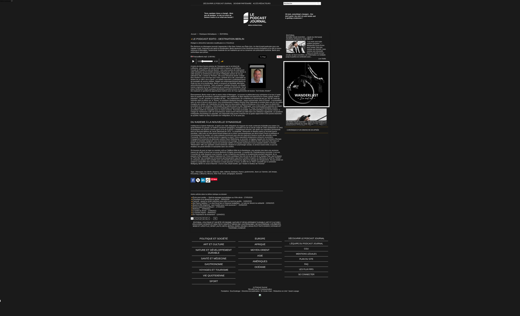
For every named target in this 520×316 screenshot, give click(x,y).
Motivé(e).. (196, 209)
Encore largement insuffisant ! (203, 207)
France (241, 172)
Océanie (260, 267)
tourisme (239, 174)
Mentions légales (306, 254)
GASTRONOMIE (248, 224)
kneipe (274, 172)
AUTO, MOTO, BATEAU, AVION (228, 226)
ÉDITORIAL (224, 34)
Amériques (260, 261)
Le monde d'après (199, 213)
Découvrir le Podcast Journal (217, 3)
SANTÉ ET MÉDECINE (232, 224)
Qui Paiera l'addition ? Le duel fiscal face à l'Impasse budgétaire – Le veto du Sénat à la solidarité (228, 203)
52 (215, 218)
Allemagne (199, 172)
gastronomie (249, 172)
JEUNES (244, 226)
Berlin (209, 172)
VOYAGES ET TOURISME (213, 270)
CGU (306, 249)
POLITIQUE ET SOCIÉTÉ (212, 222)
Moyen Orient (260, 250)
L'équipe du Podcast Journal (306, 243)
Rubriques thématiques (208, 34)
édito (221, 172)
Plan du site (306, 259)
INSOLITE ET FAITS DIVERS (259, 226)
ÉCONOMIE (227, 222)
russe (224, 174)
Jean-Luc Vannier (261, 172)
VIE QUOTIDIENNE (262, 224)
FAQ (306, 264)
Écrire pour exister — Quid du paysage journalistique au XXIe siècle (217, 197)
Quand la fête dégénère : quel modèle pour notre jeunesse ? (214, 205)
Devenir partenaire (242, 3)
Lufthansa (203, 174)
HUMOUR (242, 228)
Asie (260, 255)
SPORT (213, 226)
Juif (269, 172)
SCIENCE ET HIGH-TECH (213, 224)
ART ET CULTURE (273, 222)
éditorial (227, 172)
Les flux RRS (306, 269)
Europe (260, 238)
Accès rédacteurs (261, 3)
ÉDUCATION (197, 224)
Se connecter (306, 274)
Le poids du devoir (199, 211)
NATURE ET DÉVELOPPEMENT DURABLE (249, 222)
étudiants (234, 172)
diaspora (215, 172)
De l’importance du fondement (203, 214)
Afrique (260, 244)
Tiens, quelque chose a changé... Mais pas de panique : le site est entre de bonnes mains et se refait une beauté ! (219, 15)
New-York (217, 174)
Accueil (193, 34)
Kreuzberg (194, 174)
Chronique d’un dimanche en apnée (205, 199)
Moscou (210, 174)
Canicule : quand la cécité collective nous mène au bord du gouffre (217, 201)
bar (205, 172)
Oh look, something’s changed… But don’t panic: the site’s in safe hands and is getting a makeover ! (300, 16)
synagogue (231, 174)
